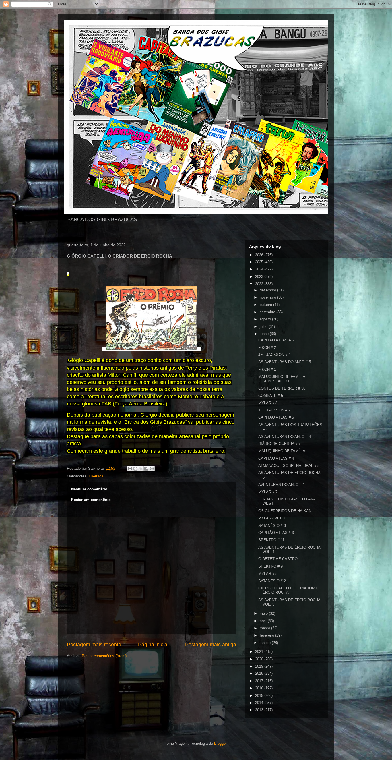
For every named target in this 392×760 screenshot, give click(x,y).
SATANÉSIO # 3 (272, 525)
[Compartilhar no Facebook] (146, 468)
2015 (259, 695)
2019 (259, 666)
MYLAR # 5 (267, 573)
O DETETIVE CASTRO (278, 559)
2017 (259, 681)
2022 (259, 284)
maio (264, 613)
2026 (259, 255)
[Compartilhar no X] (141, 468)
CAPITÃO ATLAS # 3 (276, 533)
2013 (259, 710)
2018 (259, 673)
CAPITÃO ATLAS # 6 (276, 340)
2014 (259, 703)
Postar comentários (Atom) (104, 656)
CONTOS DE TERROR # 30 (281, 388)
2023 (259, 276)
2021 (259, 651)
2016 (259, 688)
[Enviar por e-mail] (130, 468)
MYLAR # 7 (267, 492)
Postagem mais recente (94, 644)
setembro (268, 312)
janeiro (266, 643)
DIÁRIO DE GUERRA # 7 (279, 444)
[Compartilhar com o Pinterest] (152, 468)
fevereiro (267, 635)
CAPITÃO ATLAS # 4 (276, 458)
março (265, 628)
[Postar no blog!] (135, 468)
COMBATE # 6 (270, 395)
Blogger (220, 743)
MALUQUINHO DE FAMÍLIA (281, 451)
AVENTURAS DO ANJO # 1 (281, 484)
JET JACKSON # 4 (274, 355)
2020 (259, 659)
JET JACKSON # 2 (274, 410)
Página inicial (153, 644)
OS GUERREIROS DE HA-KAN (284, 511)
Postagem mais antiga (210, 644)
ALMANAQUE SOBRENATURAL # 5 (288, 465)
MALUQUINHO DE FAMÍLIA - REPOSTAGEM (282, 378)
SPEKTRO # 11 (271, 540)
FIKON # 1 (267, 369)
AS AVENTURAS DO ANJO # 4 (284, 436)
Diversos (96, 476)
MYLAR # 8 (267, 403)
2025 (259, 262)
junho (265, 334)
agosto (266, 319)
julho (264, 326)
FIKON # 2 (267, 347)
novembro (268, 297)
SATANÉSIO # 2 (272, 581)
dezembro (268, 290)
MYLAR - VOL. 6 (272, 518)
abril (264, 621)
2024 (259, 269)
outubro (266, 305)
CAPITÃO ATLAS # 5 (276, 417)
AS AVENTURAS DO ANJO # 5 (284, 362)
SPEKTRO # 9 (270, 566)
